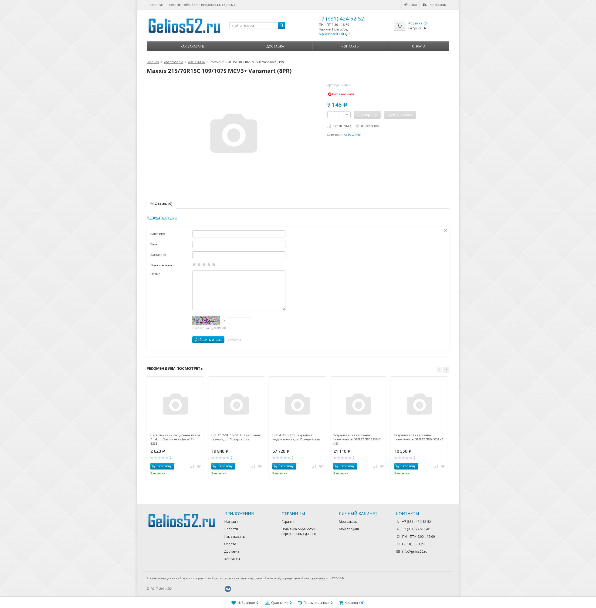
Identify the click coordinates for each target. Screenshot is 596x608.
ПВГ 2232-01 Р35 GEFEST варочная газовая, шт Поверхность (236, 437)
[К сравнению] (192, 466)
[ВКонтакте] (228, 589)
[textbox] (257, 25)
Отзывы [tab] (163, 203)
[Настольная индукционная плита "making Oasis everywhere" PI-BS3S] (175, 405)
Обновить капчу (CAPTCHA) (209, 328)
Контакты (350, 46)
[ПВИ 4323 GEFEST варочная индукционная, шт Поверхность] (297, 405)
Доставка (275, 46)
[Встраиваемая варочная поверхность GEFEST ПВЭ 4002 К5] (419, 405)
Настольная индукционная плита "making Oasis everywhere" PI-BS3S (175, 439)
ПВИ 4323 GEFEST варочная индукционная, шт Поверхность (296, 437)
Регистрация (437, 5)
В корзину (164, 466)
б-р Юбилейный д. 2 (334, 34)
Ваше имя (157, 234)
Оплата (418, 46)
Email (154, 244)
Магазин (231, 521)
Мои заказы (348, 521)
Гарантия (156, 5)
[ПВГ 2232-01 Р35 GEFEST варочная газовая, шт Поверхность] (236, 405)
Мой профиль (350, 529)
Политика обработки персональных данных (202, 5)
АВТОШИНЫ (352, 135)
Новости (231, 529)
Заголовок (158, 255)
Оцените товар (162, 265)
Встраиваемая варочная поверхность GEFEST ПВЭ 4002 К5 (418, 437)
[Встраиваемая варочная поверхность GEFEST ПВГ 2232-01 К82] (358, 405)
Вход (413, 5)
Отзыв (155, 274)
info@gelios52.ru (414, 551)
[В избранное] (199, 466)
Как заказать (192, 46)
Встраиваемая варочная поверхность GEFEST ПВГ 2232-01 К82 (357, 439)
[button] (439, 370)
